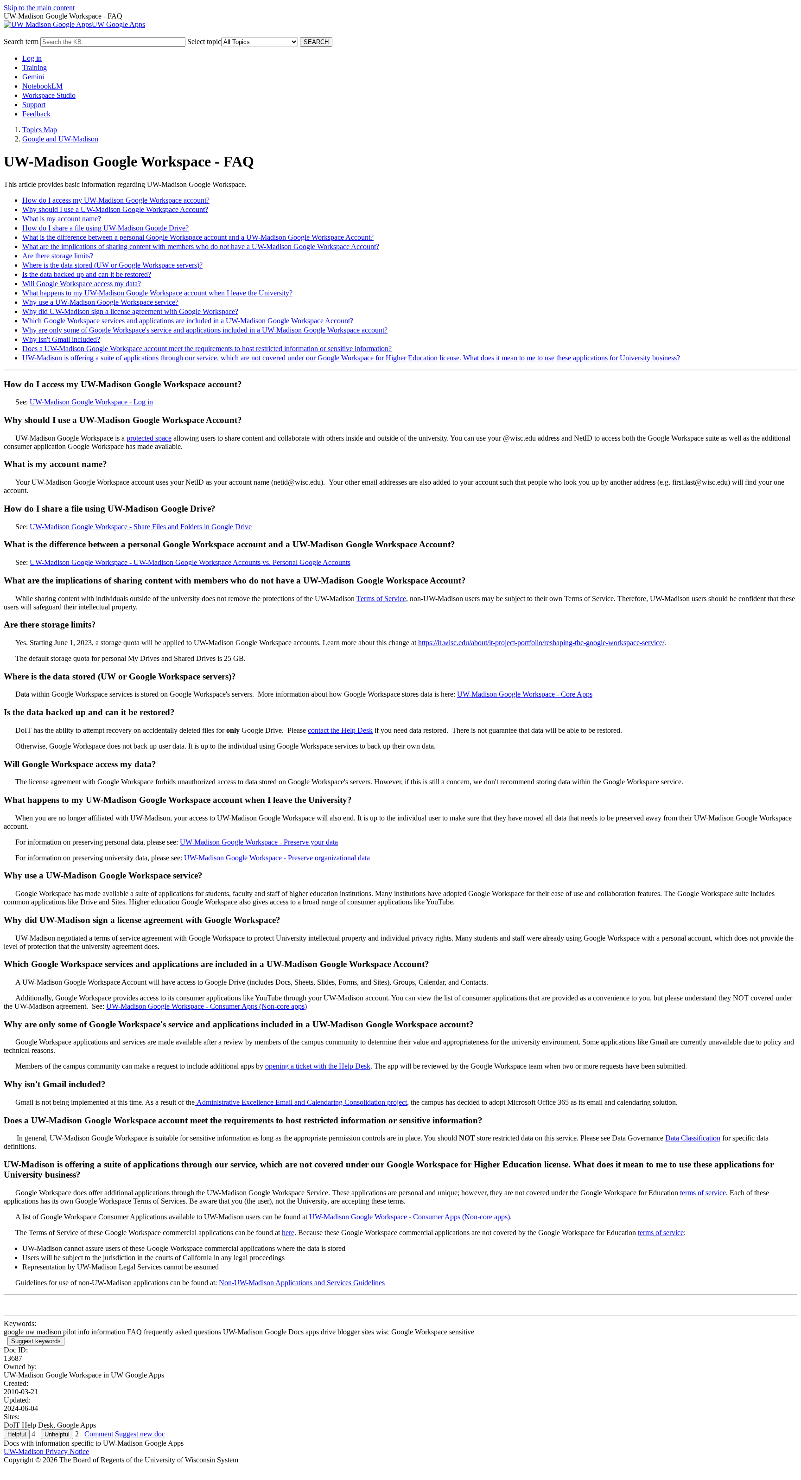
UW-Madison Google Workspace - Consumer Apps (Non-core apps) (206, 1006)
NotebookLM (42, 86)
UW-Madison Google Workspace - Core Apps (524, 694)
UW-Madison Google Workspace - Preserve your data (259, 842)
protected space (149, 438)
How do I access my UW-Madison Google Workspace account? (116, 200)
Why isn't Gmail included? (61, 339)
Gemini (33, 77)
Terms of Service (381, 598)
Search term (21, 41)
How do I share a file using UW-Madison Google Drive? (105, 228)
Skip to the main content (39, 8)
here (288, 1233)
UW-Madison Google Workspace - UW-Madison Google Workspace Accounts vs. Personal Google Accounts (190, 562)
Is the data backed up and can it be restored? (86, 274)
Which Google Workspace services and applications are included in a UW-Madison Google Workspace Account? (187, 321)
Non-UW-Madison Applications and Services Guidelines (302, 1283)
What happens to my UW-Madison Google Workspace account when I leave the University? (157, 293)
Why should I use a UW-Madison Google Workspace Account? (115, 209)
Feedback (36, 114)
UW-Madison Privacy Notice (46, 1451)
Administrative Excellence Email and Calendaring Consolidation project (301, 1102)
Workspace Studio (49, 95)
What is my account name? (61, 219)
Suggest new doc (140, 1434)
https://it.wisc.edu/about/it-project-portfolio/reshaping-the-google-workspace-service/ (541, 643)
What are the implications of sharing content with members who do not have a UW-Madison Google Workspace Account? (200, 246)
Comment (98, 1434)
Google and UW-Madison (60, 139)
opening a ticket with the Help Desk (317, 1066)
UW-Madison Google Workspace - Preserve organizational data (277, 858)
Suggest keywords (36, 1341)
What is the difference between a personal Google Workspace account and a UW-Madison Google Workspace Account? (198, 237)
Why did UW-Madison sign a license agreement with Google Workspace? (130, 311)
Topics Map (39, 130)
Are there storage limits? (57, 256)
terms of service (703, 1193)
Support (33, 105)
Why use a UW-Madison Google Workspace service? (100, 302)
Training (34, 67)
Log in (32, 58)
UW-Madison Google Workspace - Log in (91, 402)
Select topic (204, 41)
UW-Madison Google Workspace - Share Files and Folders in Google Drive (141, 527)
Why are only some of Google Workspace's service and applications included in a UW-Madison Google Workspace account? (205, 330)
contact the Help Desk (340, 730)
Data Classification (692, 1138)
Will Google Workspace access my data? (81, 284)
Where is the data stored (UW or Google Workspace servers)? (112, 265)
